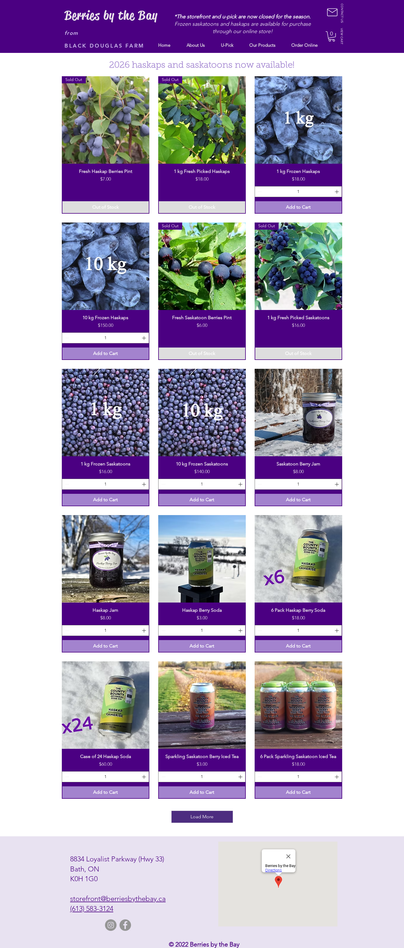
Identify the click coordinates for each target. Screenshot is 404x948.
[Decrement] (259, 191)
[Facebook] (125, 925)
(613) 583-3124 (91, 908)
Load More (202, 816)
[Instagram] (111, 925)
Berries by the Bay (111, 15)
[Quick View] (298, 120)
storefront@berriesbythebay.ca (118, 898)
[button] (332, 36)
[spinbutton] (298, 191)
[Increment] (337, 191)
